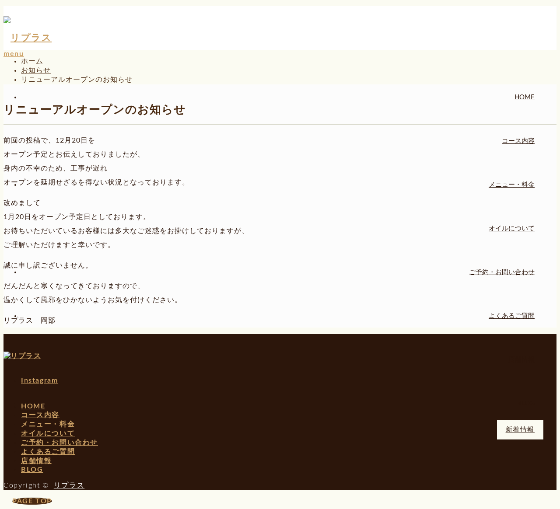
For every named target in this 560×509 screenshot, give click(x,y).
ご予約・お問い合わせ (502, 272)
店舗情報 (521, 359)
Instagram (39, 380)
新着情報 (520, 429)
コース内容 (518, 141)
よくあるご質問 (512, 316)
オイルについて (512, 228)
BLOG (526, 403)
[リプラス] (28, 37)
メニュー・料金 (512, 184)
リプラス (69, 485)
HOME (524, 97)
